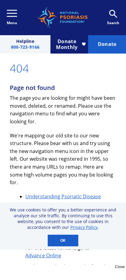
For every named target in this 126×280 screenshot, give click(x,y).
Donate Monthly (66, 44)
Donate (107, 44)
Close (120, 267)
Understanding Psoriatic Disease (63, 196)
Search (113, 22)
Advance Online (43, 255)
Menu (12, 22)
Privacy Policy (84, 227)
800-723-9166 (25, 47)
